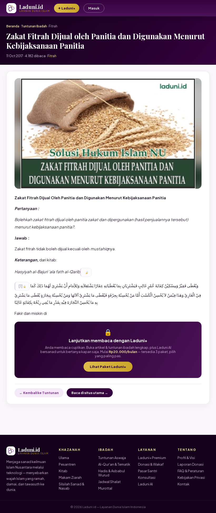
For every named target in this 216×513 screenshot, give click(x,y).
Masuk (94, 8)
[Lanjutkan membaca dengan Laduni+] (86, 272)
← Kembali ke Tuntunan (39, 393)
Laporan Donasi (191, 464)
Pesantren (67, 464)
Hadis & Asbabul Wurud (111, 473)
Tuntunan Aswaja (112, 458)
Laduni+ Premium (152, 458)
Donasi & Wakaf (151, 464)
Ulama (64, 458)
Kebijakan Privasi (191, 477)
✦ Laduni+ (66, 8)
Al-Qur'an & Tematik (114, 464)
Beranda (12, 26)
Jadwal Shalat (109, 482)
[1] (20, 286)
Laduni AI (145, 484)
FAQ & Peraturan (191, 471)
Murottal (105, 488)
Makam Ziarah (70, 477)
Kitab (63, 471)
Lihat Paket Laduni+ (108, 367)
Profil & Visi (186, 458)
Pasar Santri (147, 471)
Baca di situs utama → (89, 393)
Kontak (183, 484)
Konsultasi (146, 477)
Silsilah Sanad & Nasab (71, 486)
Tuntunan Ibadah (34, 26)
